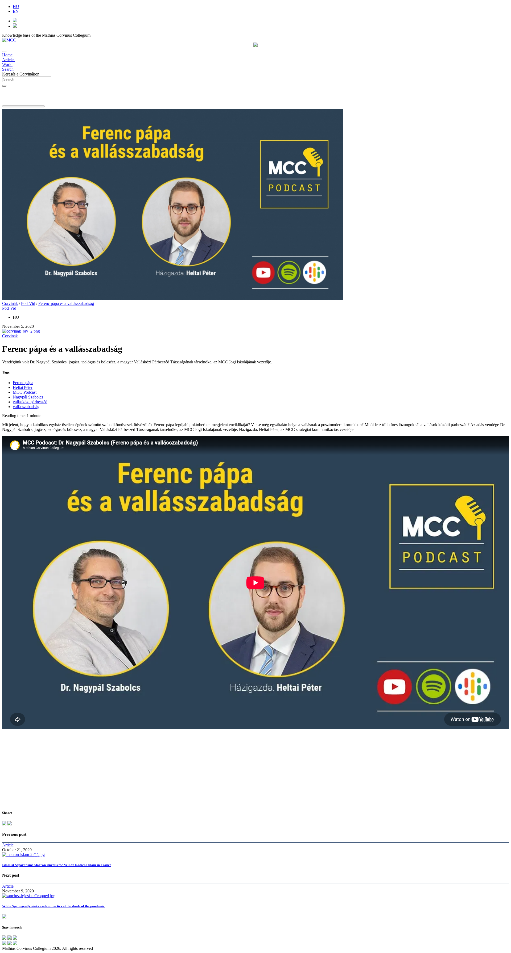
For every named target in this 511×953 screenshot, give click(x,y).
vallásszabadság (26, 406)
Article (8, 845)
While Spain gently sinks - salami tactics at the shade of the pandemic (53, 906)
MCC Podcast (24, 392)
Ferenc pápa (23, 382)
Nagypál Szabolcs (28, 397)
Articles (8, 59)
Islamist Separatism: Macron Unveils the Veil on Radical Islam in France (56, 865)
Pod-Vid (28, 303)
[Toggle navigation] (4, 51)
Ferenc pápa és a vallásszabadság (66, 303)
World (7, 64)
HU (16, 6)
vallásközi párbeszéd (30, 402)
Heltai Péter (22, 387)
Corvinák (10, 303)
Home (7, 55)
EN (16, 11)
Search (8, 69)
